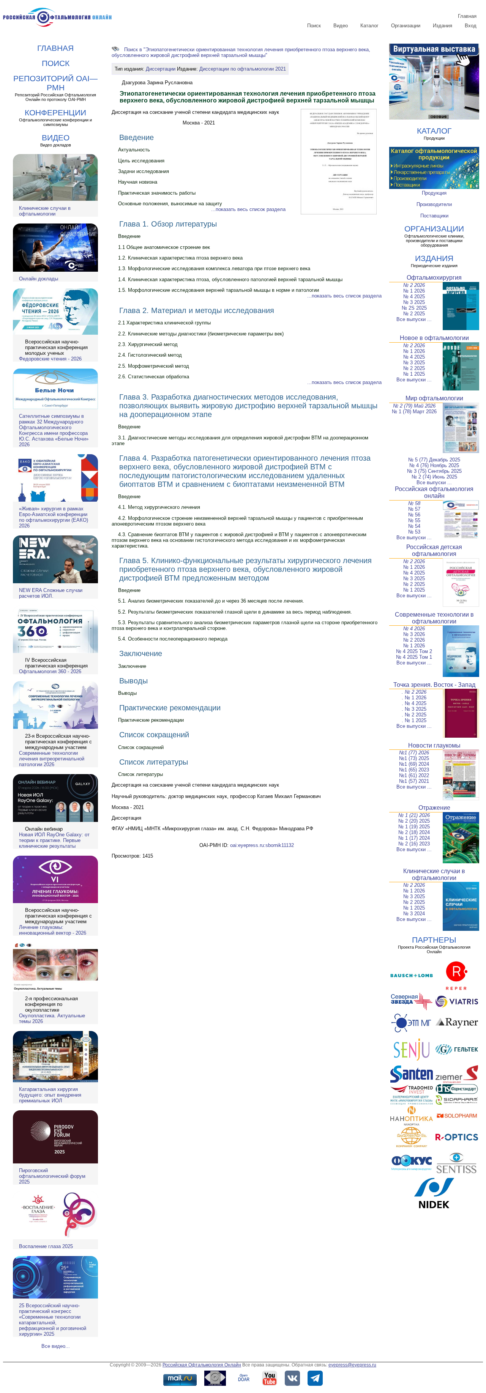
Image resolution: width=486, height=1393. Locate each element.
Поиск (314, 25)
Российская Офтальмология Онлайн (202, 1365)
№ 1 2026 (414, 291)
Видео (340, 25)
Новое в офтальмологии (434, 338)
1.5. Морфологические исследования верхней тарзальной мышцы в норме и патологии (218, 290)
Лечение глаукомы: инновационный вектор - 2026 (52, 930)
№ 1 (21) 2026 (414, 815)
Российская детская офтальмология (434, 550)
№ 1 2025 (414, 374)
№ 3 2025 (414, 302)
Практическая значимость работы (157, 193)
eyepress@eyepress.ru (352, 1365)
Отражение (434, 807)
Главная (467, 16)
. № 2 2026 (414, 692)
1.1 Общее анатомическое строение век (164, 247)
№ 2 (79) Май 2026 (414, 406)
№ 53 (414, 532)
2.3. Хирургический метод (148, 344)
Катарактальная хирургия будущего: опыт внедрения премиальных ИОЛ (50, 1094)
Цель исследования (141, 161)
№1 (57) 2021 (414, 781)
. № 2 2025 (414, 715)
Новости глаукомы (434, 745)
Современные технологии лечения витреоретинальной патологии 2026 (51, 758)
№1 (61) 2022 (414, 775)
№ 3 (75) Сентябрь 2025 (434, 471)
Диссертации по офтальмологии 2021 (242, 69)
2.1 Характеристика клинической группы (164, 323)
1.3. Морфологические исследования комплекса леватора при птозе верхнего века (214, 268)
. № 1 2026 (414, 697)
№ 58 (414, 503)
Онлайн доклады (38, 279)
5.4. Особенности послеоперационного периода (172, 639)
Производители (434, 204)
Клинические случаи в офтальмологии (45, 211)
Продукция (434, 193)
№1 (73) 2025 (414, 758)
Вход (471, 25)
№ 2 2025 (414, 313)
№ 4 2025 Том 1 (414, 657)
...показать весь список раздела (248, 209)
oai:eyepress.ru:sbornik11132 (262, 845)
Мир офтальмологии (434, 398)
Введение (136, 137)
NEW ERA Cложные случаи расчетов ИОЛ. (50, 593)
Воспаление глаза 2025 (46, 1246)
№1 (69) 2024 (414, 764)
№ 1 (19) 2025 (414, 827)
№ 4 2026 (414, 628)
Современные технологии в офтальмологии (434, 618)
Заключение (140, 653)
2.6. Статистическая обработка (153, 376)
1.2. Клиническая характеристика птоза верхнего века (180, 258)
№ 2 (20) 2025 (414, 821)
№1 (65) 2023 (414, 770)
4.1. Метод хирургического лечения (159, 507)
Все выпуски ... (414, 319)
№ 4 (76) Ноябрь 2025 (434, 465)
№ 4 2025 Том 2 (414, 651)
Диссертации (160, 69)
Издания (442, 25)
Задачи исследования (143, 171)
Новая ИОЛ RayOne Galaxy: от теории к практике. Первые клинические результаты (54, 840)
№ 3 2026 (414, 634)
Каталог (369, 25)
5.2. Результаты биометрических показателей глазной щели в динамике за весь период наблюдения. (235, 612)
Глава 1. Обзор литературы (168, 224)
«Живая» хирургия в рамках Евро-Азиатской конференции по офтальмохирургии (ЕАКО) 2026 (53, 517)
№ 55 (414, 520)
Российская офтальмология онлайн (434, 492)
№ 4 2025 (414, 296)
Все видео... (55, 1346)
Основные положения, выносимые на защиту (170, 203)
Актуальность (134, 150)
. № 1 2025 (414, 720)
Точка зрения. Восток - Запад (434, 685)
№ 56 (414, 515)
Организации (405, 25)
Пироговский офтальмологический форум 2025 (52, 1176)
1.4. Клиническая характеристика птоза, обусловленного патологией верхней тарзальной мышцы (230, 279)
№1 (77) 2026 (414, 753)
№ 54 (414, 526)
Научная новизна (137, 182)
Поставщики (434, 216)
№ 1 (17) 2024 (414, 838)
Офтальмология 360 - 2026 (50, 671)
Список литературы (153, 762)
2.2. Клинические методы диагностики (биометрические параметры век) (201, 334)
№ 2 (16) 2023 (414, 844)
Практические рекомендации (170, 708)
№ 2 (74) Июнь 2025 (434, 477)
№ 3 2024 (414, 913)
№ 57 (414, 509)
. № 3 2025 (414, 709)
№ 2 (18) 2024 (414, 832)
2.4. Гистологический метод (150, 355)
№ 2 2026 (414, 285)
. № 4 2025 (414, 703)
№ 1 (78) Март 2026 (414, 411)
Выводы (133, 681)
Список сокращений (154, 734)
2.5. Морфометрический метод (153, 366)
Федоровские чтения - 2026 (50, 359)
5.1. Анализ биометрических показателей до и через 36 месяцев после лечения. (211, 601)
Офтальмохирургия (434, 277)
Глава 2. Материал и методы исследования (196, 310)
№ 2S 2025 (414, 308)
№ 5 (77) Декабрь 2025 (434, 460)
